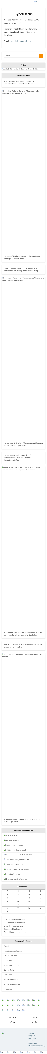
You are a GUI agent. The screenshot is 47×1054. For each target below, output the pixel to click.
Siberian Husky (25, 860)
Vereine (31, 1033)
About (30, 1041)
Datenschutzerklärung (36, 1046)
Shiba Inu (16, 874)
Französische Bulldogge (13, 951)
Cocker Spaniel (23, 869)
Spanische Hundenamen (13, 929)
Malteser (16, 840)
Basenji (6, 946)
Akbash (14, 835)
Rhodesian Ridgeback (12, 984)
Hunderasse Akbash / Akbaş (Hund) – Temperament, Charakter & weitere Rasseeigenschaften (18, 457)
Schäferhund (20, 850)
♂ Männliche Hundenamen (14, 923)
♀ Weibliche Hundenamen (14, 920)
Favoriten (32, 1038)
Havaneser (8, 989)
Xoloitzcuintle (21, 879)
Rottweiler (8, 975)
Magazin (31, 1036)
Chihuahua (18, 845)
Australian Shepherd (11, 965)
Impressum (32, 1043)
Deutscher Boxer (25, 855)
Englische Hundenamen (13, 926)
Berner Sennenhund (11, 979)
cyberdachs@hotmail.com (20, 41)
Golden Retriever (10, 956)
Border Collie (9, 970)
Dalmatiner (18, 864)
